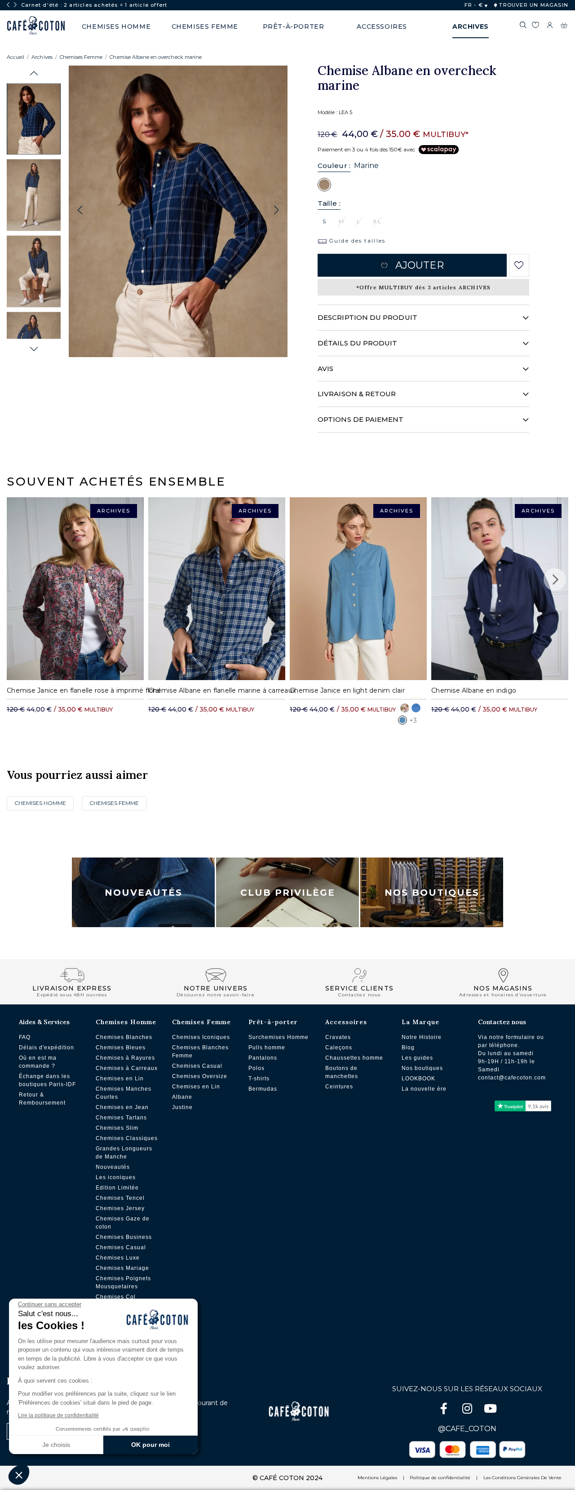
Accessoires (346, 1022)
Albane (182, 1097)
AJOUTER (419, 265)
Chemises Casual (121, 1247)
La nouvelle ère (424, 1089)
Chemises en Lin (120, 1078)
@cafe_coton (467, 1428)
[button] (34, 73)
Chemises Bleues (121, 1047)
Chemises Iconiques (201, 1037)
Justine (182, 1107)
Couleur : (334, 165)
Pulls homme (266, 1047)
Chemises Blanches (124, 1037)
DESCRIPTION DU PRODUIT (367, 317)
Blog (408, 1047)
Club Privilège (287, 892)
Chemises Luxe (118, 1258)
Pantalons (262, 1058)
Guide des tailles (356, 240)
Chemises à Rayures (125, 1058)
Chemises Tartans (121, 1117)
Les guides (417, 1058)
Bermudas (262, 1089)
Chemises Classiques (127, 1138)
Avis (325, 368)
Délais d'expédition (46, 1047)
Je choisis (56, 1444)
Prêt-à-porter (273, 1022)
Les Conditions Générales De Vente (522, 1478)
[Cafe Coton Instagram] (468, 1410)
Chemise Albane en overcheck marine (156, 57)
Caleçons (338, 1047)
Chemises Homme (40, 803)
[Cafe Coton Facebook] (444, 1410)
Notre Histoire (422, 1037)
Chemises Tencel (120, 1198)
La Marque (420, 1022)
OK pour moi (150, 1444)
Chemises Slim (117, 1128)
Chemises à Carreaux (127, 1068)
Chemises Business (124, 1237)
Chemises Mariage (122, 1268)
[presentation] (8, 5)
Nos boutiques (422, 1068)
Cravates (338, 1037)
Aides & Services (44, 1022)
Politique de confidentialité (440, 1478)
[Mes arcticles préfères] (535, 26)
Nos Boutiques (432, 892)
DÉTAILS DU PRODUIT (357, 343)
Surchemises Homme (278, 1037)
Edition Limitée (117, 1188)
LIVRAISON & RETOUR (357, 393)
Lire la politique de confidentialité (58, 1415)
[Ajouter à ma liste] (519, 265)
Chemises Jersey (120, 1208)
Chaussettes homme (354, 1058)
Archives (41, 57)
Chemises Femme (81, 57)
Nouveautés (143, 892)
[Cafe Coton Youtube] (490, 1410)
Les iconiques (116, 1177)
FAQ (25, 1037)
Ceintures (339, 1086)
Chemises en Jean (122, 1107)
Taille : (329, 203)
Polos (256, 1068)
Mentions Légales (377, 1478)
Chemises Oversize (199, 1076)
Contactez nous (502, 1022)
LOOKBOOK (418, 1078)
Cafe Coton (36, 25)
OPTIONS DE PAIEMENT (360, 419)
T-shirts (259, 1078)
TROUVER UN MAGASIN (532, 5)
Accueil (15, 57)
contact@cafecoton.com (512, 1077)
